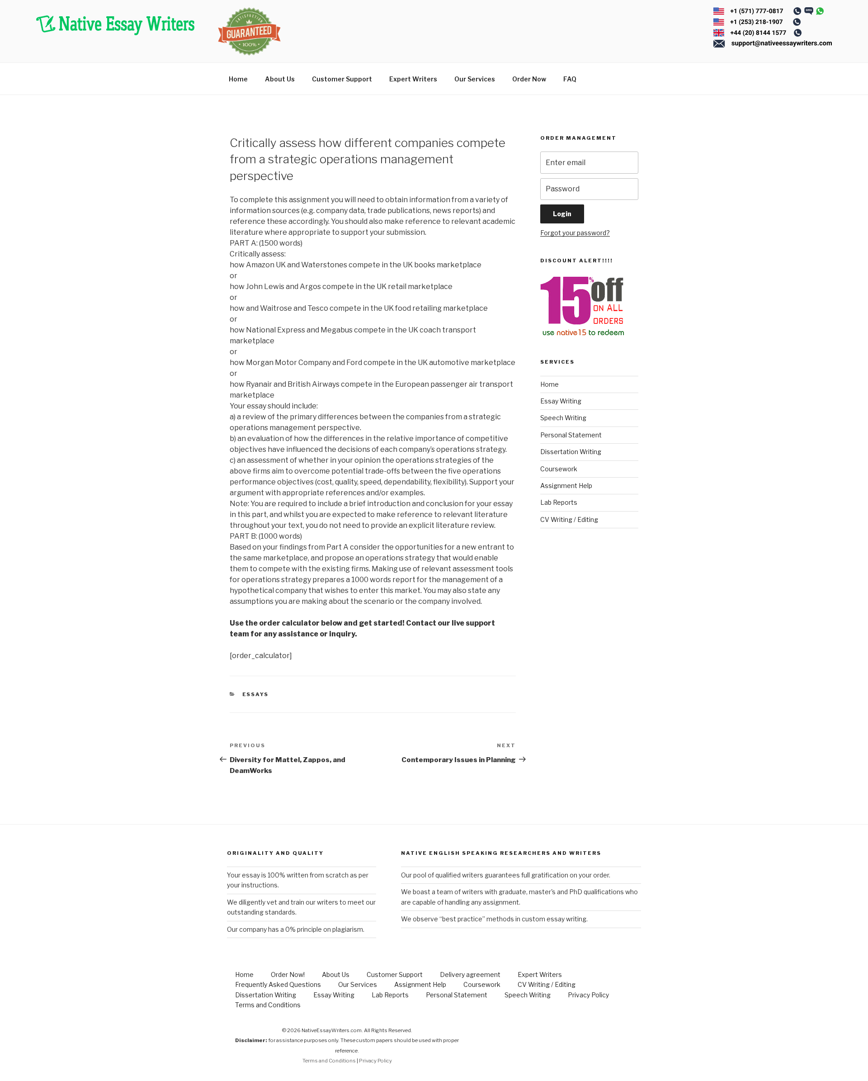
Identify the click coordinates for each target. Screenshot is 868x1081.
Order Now (529, 79)
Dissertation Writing (570, 451)
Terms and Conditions (268, 1005)
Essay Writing (560, 401)
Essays (255, 694)
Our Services (474, 79)
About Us (280, 79)
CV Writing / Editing (569, 519)
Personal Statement (571, 435)
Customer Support (342, 79)
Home (238, 79)
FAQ (569, 79)
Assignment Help (566, 485)
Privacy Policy (588, 995)
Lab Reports (558, 502)
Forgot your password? (575, 233)
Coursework (558, 469)
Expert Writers (413, 79)
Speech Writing (563, 418)
